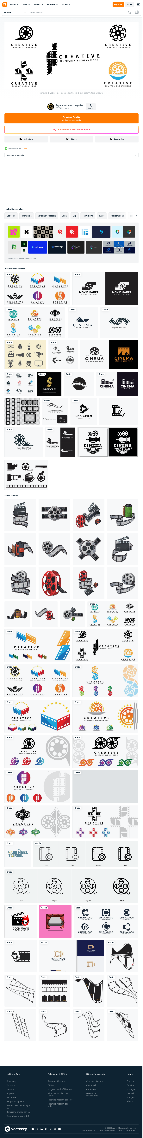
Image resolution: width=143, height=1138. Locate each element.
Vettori (12, 4)
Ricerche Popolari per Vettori (57, 1093)
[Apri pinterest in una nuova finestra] (46, 1128)
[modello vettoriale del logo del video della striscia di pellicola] (60, 441)
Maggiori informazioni (16, 154)
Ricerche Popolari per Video (57, 1106)
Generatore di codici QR (17, 1115)
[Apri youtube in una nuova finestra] (59, 1128)
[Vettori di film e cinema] (25, 353)
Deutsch (129, 1092)
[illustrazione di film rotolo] (20, 514)
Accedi (127, 4)
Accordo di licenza (55, 1080)
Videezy (9, 1088)
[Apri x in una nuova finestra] (55, 1128)
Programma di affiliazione (59, 1088)
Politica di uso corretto (124, 1129)
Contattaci (89, 1084)
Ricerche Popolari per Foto (57, 1099)
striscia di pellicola (47, 214)
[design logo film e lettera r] (118, 410)
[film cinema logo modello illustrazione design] (20, 920)
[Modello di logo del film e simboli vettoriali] (119, 321)
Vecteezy (10, 1084)
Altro (127, 1100)
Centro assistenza (93, 1080)
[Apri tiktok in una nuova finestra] (50, 1128)
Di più (65, 4)
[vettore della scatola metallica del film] (26, 474)
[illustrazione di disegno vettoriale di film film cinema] (63, 353)
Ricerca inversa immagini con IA (18, 1105)
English (128, 1080)
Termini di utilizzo (87, 1129)
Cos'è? (24, 147)
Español (128, 1084)
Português (130, 1088)
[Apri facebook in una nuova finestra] (33, 1128)
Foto (25, 4)
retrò (102, 214)
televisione (88, 214)
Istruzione (11, 1096)
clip (74, 214)
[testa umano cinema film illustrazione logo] (20, 955)
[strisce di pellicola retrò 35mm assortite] (22, 410)
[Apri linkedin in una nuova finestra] (41, 1128)
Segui (89, 107)
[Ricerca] (127, 12)
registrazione (117, 214)
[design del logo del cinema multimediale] (84, 410)
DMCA (50, 1084)
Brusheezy (11, 1080)
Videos (37, 4)
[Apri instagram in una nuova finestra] (37, 1128)
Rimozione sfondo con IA (17, 1110)
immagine (27, 214)
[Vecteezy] (4, 4)
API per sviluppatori (15, 1100)
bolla (64, 214)
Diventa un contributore (91, 1093)
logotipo (11, 214)
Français (129, 1096)
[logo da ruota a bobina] (17, 853)
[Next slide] (131, 214)
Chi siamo (89, 1088)
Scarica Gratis (70, 117)
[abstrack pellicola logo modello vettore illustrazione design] (122, 955)
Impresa (10, 1092)
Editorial (51, 4)
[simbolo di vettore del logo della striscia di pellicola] (37, 287)
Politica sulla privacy (104, 1129)
